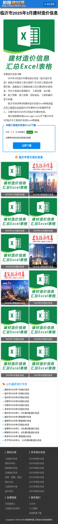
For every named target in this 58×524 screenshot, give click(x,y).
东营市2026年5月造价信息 (16, 424)
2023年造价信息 (36, 472)
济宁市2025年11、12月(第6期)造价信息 (22, 440)
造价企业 (9, 482)
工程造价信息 (11, 458)
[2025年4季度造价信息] (43, 180)
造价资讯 (9, 491)
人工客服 (33, 508)
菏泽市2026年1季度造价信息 (17, 436)
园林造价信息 (11, 468)
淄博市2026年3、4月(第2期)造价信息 (21, 428)
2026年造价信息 (36, 458)
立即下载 (26, 145)
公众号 (32, 504)
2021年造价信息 (36, 482)
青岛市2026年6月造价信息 (16, 409)
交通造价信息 (11, 472)
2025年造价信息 (36, 463)
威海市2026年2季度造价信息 (17, 421)
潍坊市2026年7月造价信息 (16, 389)
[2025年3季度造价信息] (43, 253)
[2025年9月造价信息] (15, 248)
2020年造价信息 (36, 486)
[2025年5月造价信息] (15, 356)
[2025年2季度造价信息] (15, 288)
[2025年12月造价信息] (15, 176)
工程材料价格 (11, 486)
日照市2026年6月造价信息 (16, 401)
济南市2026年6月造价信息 (16, 405)
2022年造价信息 (36, 477)
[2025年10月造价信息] (43, 212)
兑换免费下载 (35, 513)
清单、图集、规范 (13, 477)
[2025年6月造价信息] (43, 320)
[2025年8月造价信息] (43, 284)
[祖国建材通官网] (18, 4)
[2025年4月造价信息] (43, 356)
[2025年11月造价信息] (15, 212)
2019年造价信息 (36, 491)
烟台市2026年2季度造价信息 (17, 417)
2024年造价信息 (36, 468)
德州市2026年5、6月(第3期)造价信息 (21, 413)
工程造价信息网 (12, 508)
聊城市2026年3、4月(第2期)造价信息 (21, 432)
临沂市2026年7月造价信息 (16, 393)
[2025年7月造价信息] (15, 320)
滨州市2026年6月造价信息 (16, 397)
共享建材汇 (10, 504)
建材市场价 (10, 463)
